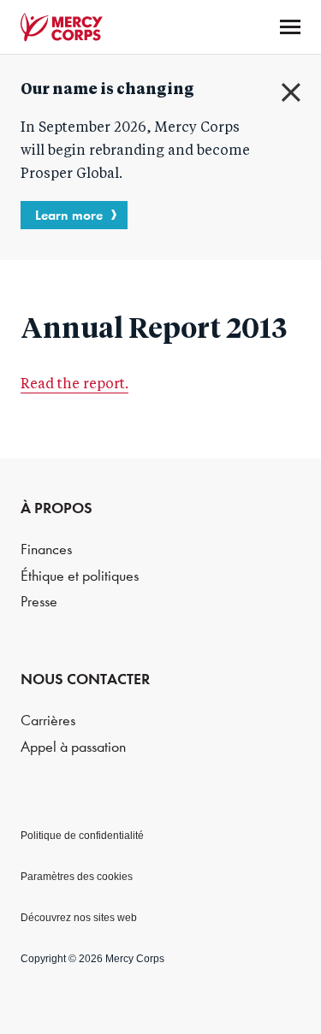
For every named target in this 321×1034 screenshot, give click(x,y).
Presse (39, 602)
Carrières (48, 721)
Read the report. (74, 385)
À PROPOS (56, 508)
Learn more (69, 215)
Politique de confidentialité (82, 836)
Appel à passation (73, 747)
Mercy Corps (62, 27)
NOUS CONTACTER (85, 679)
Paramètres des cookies (77, 877)
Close (291, 92)
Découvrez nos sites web (79, 918)
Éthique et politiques (80, 576)
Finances (46, 549)
